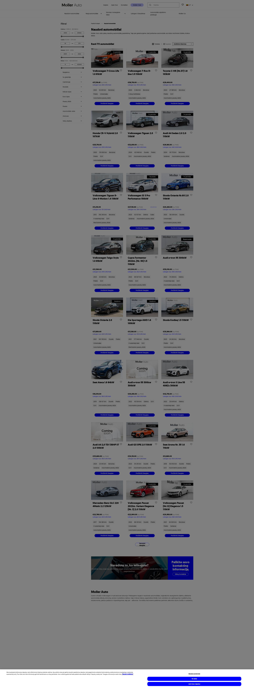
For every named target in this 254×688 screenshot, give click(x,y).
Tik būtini (194, 679)
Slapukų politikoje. (127, 674)
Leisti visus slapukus (194, 684)
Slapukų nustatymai (194, 674)
